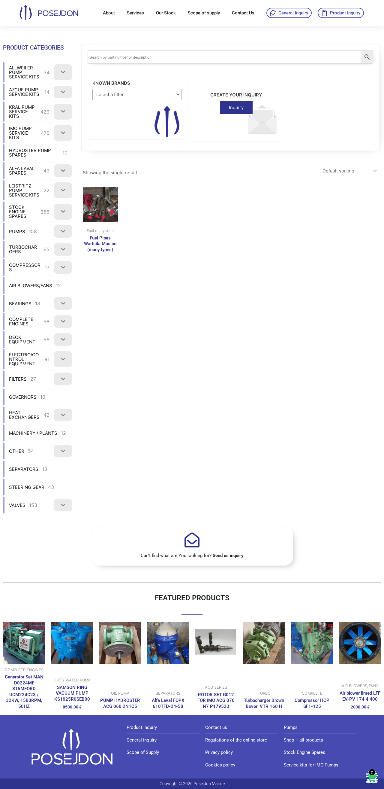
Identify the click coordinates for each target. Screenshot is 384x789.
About (109, 13)
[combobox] (137, 94)
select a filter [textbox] (110, 94)
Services (135, 13)
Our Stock (166, 13)
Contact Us (243, 13)
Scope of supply (204, 13)
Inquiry (236, 107)
